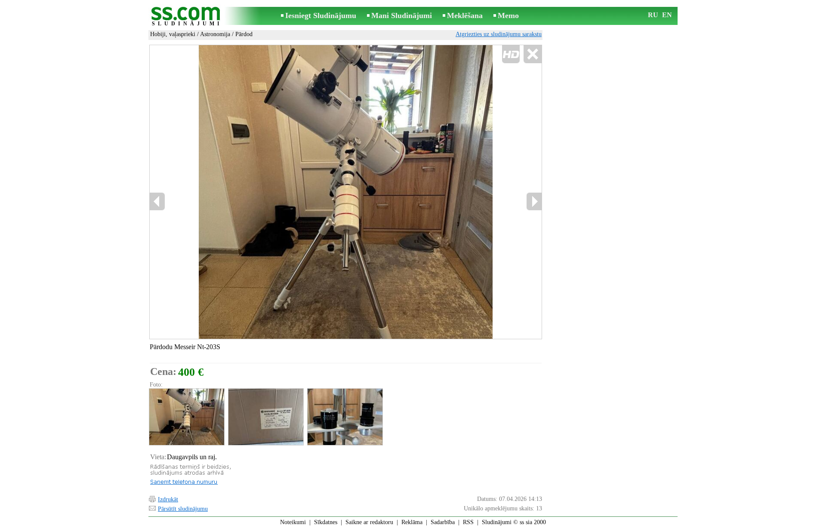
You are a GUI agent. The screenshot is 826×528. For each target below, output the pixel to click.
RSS (468, 522)
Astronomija (215, 34)
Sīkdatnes (325, 522)
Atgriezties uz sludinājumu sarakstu (499, 34)
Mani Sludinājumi (401, 15)
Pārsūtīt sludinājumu (183, 509)
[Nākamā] (534, 201)
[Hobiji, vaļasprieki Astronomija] (186, 416)
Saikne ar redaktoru (369, 522)
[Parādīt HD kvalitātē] (345, 192)
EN (667, 14)
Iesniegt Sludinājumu (320, 15)
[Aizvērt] (532, 54)
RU (653, 14)
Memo (508, 15)
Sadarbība (443, 522)
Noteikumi (293, 522)
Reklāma (411, 522)
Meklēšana (465, 15)
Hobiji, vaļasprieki (172, 34)
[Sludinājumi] (187, 16)
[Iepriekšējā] (157, 201)
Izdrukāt (168, 499)
